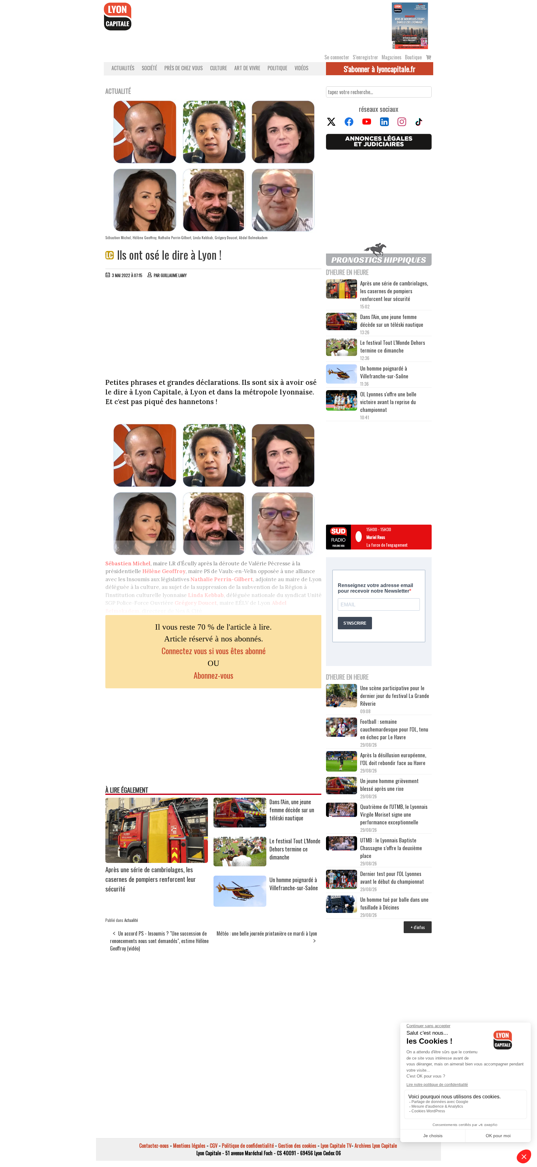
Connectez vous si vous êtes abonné (214, 651)
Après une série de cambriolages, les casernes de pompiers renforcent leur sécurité (150, 878)
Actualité (131, 920)
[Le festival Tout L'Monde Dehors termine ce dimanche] (239, 864)
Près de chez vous (183, 68)
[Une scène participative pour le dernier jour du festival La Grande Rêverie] (341, 696)
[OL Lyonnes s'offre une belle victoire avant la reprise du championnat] (341, 401)
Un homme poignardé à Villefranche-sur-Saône (293, 884)
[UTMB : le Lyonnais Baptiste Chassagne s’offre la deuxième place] (341, 844)
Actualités (123, 68)
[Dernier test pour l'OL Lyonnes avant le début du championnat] (341, 880)
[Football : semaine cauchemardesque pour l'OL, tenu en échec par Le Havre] (341, 728)
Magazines (392, 57)
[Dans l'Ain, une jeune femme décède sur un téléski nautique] (239, 825)
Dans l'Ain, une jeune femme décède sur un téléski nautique (291, 810)
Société (149, 68)
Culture (218, 68)
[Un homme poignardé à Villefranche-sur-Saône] (239, 904)
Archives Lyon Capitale (376, 1145)
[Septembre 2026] (410, 25)
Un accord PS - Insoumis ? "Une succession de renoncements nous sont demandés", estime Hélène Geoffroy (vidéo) (159, 941)
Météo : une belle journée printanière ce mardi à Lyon (267, 933)
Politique (277, 68)
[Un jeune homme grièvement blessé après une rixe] (341, 786)
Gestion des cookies (297, 1145)
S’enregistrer (365, 57)
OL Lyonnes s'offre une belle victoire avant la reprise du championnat (388, 401)
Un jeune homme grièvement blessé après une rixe (389, 784)
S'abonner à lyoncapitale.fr (379, 68)
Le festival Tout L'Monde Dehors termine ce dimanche (294, 849)
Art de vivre (247, 68)
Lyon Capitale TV (336, 1145)
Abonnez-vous (213, 675)
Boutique (413, 57)
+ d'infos (418, 927)
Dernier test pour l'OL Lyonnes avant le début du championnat (392, 877)
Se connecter (336, 57)
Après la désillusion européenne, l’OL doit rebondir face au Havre (393, 759)
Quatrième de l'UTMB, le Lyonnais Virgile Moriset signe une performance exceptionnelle (394, 814)
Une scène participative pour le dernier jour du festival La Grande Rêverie (394, 695)
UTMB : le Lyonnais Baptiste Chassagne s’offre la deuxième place (391, 847)
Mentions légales (189, 1145)
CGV (214, 1145)
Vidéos (301, 68)
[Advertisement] (213, 329)
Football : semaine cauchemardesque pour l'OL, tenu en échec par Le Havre (394, 729)
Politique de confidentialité (248, 1145)
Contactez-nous (154, 1145)
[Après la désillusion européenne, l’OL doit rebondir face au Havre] (341, 762)
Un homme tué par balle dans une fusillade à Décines (394, 903)
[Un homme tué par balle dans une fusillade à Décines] (341, 905)
